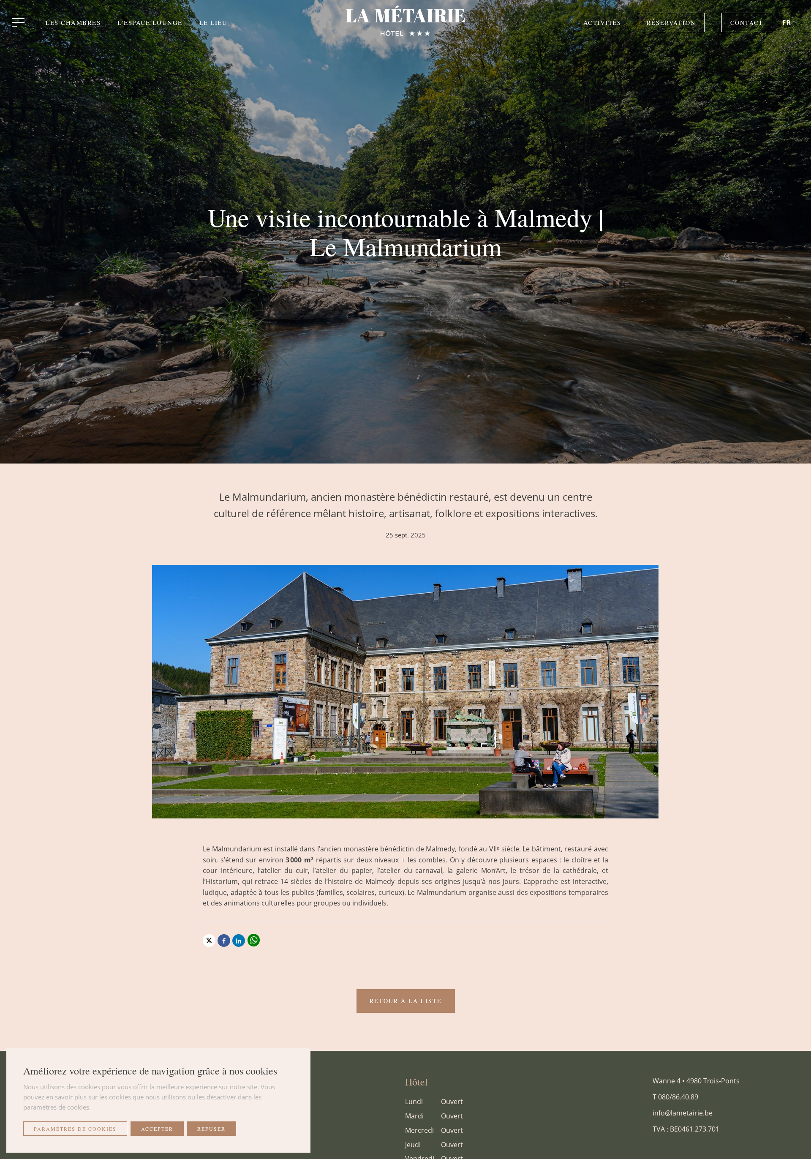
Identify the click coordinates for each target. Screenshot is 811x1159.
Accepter (157, 1128)
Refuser (211, 1128)
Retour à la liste (406, 1001)
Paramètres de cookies (75, 1128)
